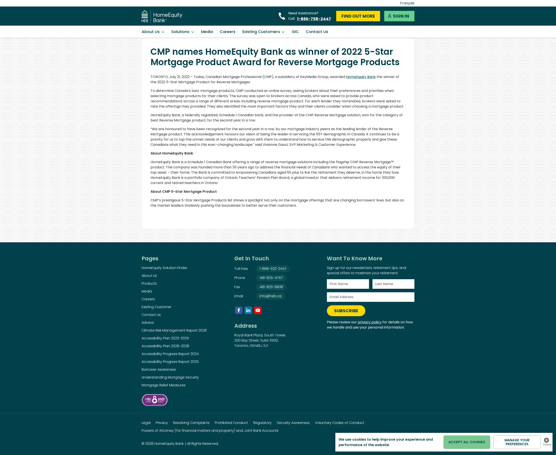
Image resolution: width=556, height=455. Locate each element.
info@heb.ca (270, 296)
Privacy (162, 422)
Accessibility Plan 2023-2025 (165, 338)
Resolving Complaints (191, 422)
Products (149, 283)
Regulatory (262, 422)
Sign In (401, 16)
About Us (151, 31)
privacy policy (370, 322)
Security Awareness (293, 422)
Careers (227, 31)
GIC (295, 31)
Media (207, 31)
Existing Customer (156, 306)
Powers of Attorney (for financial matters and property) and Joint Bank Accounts (210, 430)
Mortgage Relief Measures (163, 385)
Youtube (257, 310)
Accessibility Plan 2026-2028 (165, 346)
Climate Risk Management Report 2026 (174, 330)
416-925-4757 (271, 277)
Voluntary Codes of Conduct (339, 422)
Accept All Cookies (466, 442)
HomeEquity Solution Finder (164, 267)
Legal (146, 422)
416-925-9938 (271, 286)
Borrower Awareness (159, 369)
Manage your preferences (517, 442)
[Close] (546, 440)
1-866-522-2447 (273, 268)
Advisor (148, 322)
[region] (444, 442)
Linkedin (248, 310)
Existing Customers (261, 31)
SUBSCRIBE (346, 311)
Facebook (238, 310)
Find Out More (358, 16)
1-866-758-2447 (314, 19)
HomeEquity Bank (361, 76)
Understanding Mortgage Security (170, 377)
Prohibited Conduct (231, 422)
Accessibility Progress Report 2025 (170, 361)
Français (407, 3)
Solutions (180, 31)
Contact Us (317, 31)
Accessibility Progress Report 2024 (170, 353)
